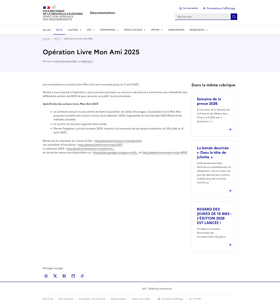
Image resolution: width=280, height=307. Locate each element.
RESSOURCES (197, 30)
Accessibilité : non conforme (92, 298)
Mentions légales (118, 298)
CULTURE (73, 30)
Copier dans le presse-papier (82, 276)
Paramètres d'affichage (221, 8)
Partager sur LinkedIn (64, 276)
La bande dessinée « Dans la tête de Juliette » (213, 152)
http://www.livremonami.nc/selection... (90, 149)
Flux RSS (197, 298)
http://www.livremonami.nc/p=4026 (164, 152)
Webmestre (87, 61)
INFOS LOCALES (133, 30)
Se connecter (190, 8)
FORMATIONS (107, 30)
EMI (89, 30)
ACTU (59, 30)
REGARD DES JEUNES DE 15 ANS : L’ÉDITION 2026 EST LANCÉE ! (214, 216)
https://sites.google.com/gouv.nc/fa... (115, 152)
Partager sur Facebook (46, 276)
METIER (155, 30)
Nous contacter (66, 298)
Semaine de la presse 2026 (209, 101)
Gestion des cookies (141, 298)
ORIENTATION (176, 30)
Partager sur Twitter (55, 276)
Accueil (47, 30)
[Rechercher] (234, 16)
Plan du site (48, 298)
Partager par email (73, 276)
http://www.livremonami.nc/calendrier (118, 141)
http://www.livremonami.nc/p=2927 (100, 145)
